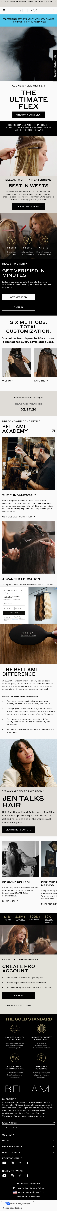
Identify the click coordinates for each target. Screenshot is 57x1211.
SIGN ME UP (14, 613)
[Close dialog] (55, 589)
